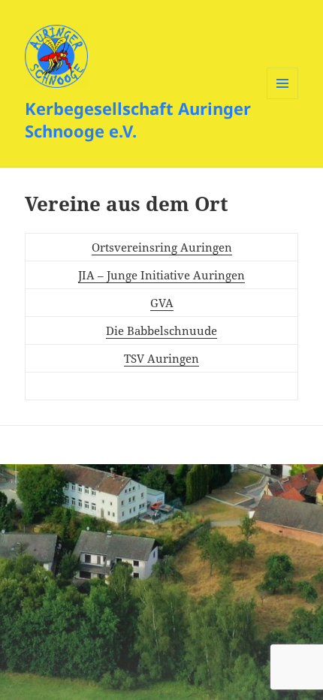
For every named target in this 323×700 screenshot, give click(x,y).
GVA (162, 302)
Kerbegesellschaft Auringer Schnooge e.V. (138, 119)
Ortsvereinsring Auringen (162, 247)
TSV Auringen (161, 358)
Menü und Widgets (282, 98)
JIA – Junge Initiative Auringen (161, 274)
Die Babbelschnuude (161, 330)
